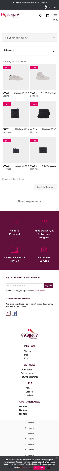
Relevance (29, 51)
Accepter (39, 468)
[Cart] (47, 15)
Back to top (45, 187)
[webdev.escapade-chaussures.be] (29, 333)
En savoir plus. (26, 468)
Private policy (39, 291)
